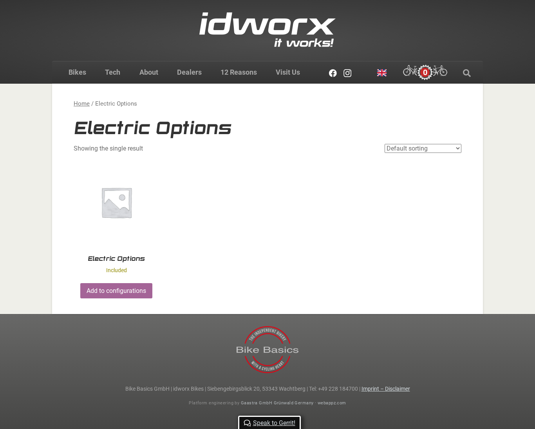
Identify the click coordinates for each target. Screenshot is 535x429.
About (148, 72)
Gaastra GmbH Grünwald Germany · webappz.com (293, 403)
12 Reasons (239, 72)
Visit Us (288, 72)
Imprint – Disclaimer (385, 389)
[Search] (467, 73)
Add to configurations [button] (116, 290)
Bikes (77, 72)
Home (82, 103)
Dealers (189, 72)
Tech (112, 72)
